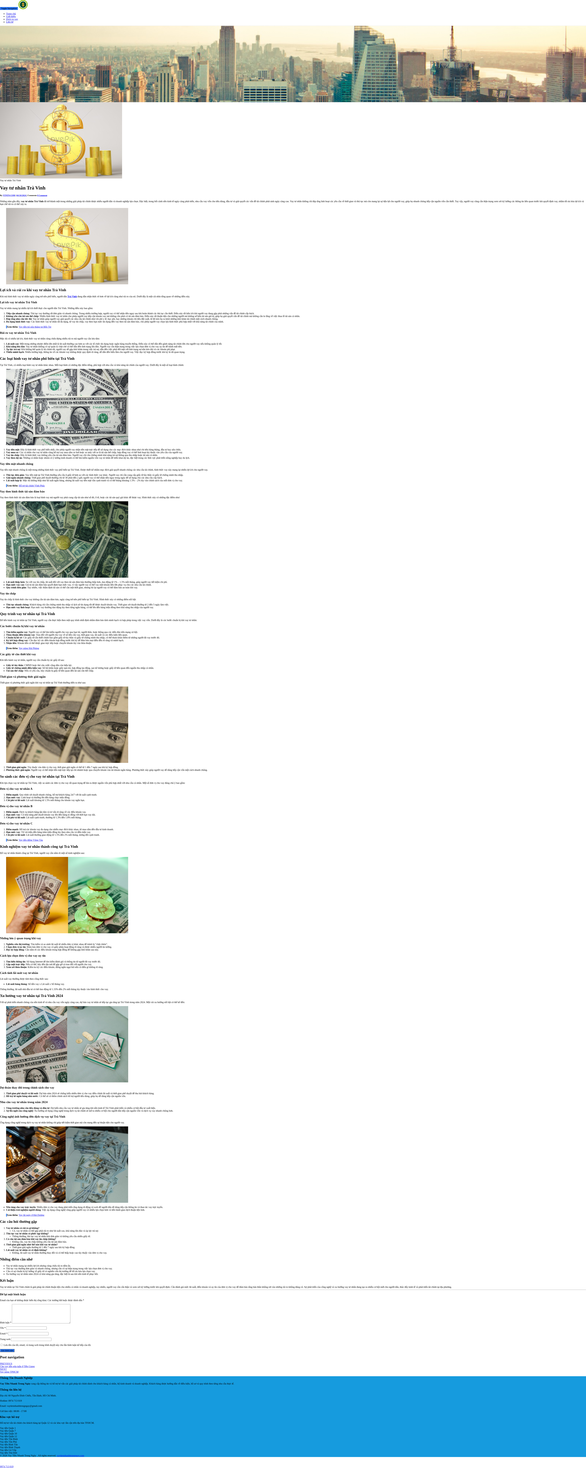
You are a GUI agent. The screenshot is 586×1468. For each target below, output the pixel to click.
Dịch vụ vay (12, 19)
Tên (3, 1328)
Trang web (5, 1339)
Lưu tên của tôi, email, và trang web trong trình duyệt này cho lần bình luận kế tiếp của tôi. (47, 1345)
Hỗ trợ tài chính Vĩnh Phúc (32, 485)
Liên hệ (9, 22)
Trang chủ (11, 13)
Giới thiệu (11, 16)
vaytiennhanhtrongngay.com (70, 1455)
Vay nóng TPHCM (9, 1370)
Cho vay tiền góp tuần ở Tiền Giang (17, 1365)
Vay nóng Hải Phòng (29, 648)
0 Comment (42, 195)
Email (3, 1333)
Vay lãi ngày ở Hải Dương (31, 1215)
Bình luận (5, 1322)
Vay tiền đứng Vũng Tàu (31, 840)
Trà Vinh (72, 296)
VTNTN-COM (9, 195)
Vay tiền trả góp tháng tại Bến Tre (35, 327)
